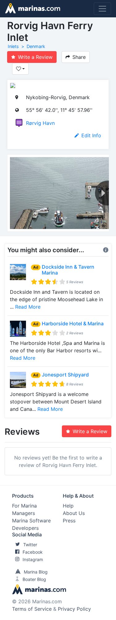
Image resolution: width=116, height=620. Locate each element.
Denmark (36, 46)
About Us (74, 513)
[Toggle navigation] (102, 8)
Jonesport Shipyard (65, 375)
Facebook (33, 552)
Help (68, 506)
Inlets (13, 46)
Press (69, 520)
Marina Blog (36, 571)
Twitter (30, 544)
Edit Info (91, 135)
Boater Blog (34, 579)
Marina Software (31, 520)
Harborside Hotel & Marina (73, 323)
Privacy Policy (74, 609)
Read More (28, 307)
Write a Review (35, 57)
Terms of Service (32, 609)
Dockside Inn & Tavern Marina (68, 270)
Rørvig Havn (40, 123)
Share (79, 57)
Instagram (33, 559)
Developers (25, 528)
